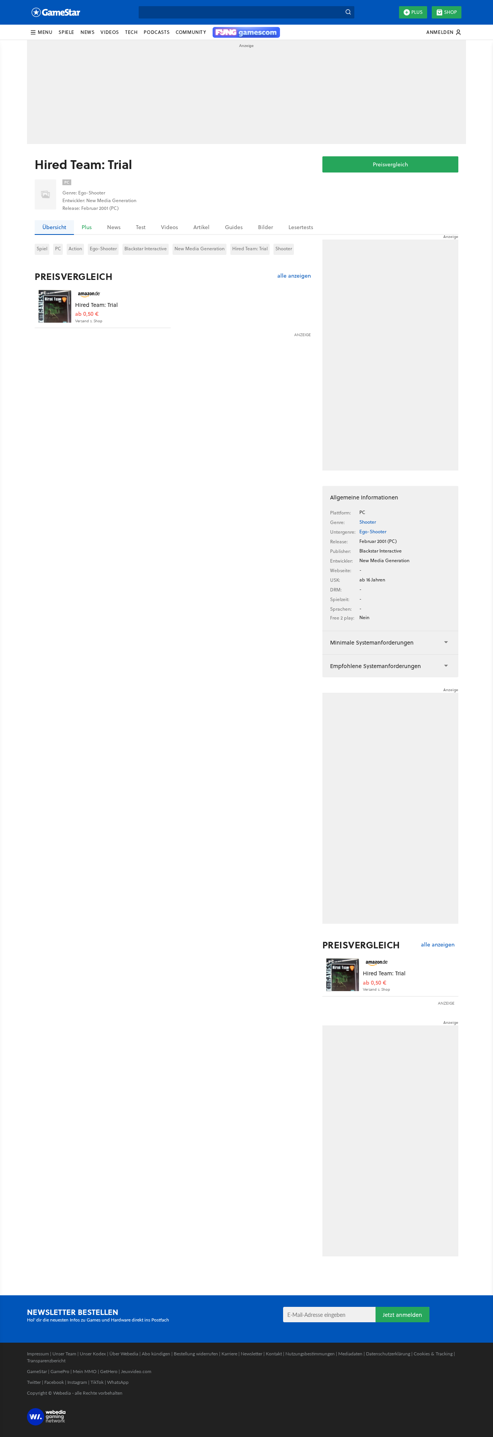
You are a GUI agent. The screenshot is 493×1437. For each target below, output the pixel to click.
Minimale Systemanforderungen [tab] (372, 642)
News (114, 227)
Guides (234, 227)
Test (141, 227)
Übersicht (54, 227)
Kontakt (274, 1353)
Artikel (201, 227)
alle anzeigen (294, 276)
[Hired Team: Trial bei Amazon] (55, 306)
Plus (417, 12)
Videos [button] (110, 32)
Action (75, 248)
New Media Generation (199, 248)
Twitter (34, 1382)
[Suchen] (348, 12)
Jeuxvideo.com (136, 1371)
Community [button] (191, 32)
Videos (169, 227)
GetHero (108, 1371)
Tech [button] (131, 32)
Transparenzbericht (46, 1360)
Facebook (54, 1382)
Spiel (42, 248)
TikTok (97, 1382)
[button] (41, 32)
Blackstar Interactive (145, 248)
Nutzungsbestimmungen (310, 1353)
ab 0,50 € (87, 314)
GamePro (59, 1371)
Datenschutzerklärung (388, 1353)
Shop (450, 12)
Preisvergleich (390, 164)
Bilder (265, 227)
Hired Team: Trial (250, 248)
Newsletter (251, 1353)
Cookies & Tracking (433, 1353)
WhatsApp (118, 1382)
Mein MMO (85, 1371)
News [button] (87, 32)
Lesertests (300, 227)
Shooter (283, 248)
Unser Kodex (93, 1353)
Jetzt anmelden (402, 1315)
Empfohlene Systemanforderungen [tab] (375, 666)
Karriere (229, 1353)
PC (58, 248)
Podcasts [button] (156, 32)
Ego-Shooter (103, 248)
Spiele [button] (66, 32)
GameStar (37, 1371)
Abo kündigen (156, 1353)
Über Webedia (123, 1353)
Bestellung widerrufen (196, 1353)
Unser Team (64, 1353)
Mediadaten (350, 1353)
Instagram (77, 1382)
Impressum (38, 1353)
